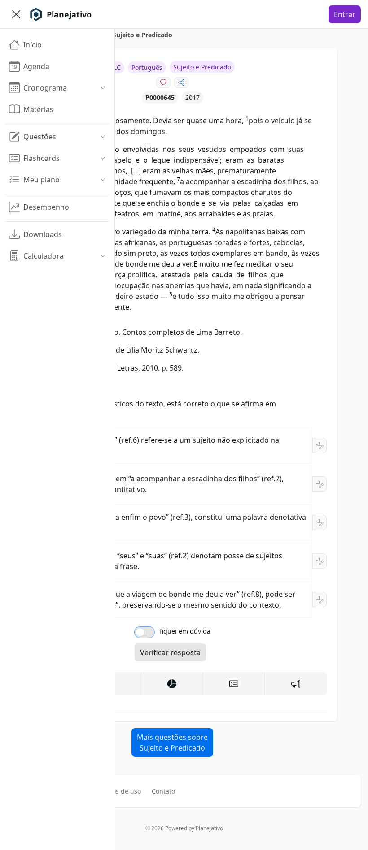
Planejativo (209, 828)
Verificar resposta (170, 652)
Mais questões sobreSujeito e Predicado (172, 742)
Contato (163, 791)
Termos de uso (119, 791)
